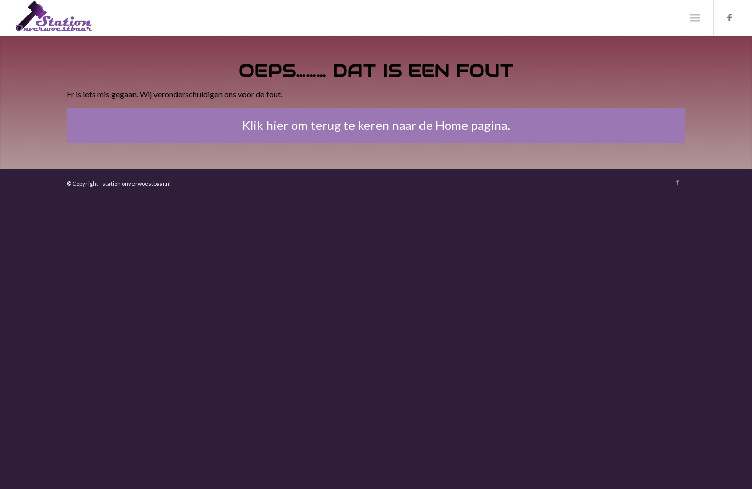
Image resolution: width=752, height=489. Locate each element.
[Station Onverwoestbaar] (54, 18)
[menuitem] (695, 18)
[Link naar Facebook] (729, 17)
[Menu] (695, 18)
